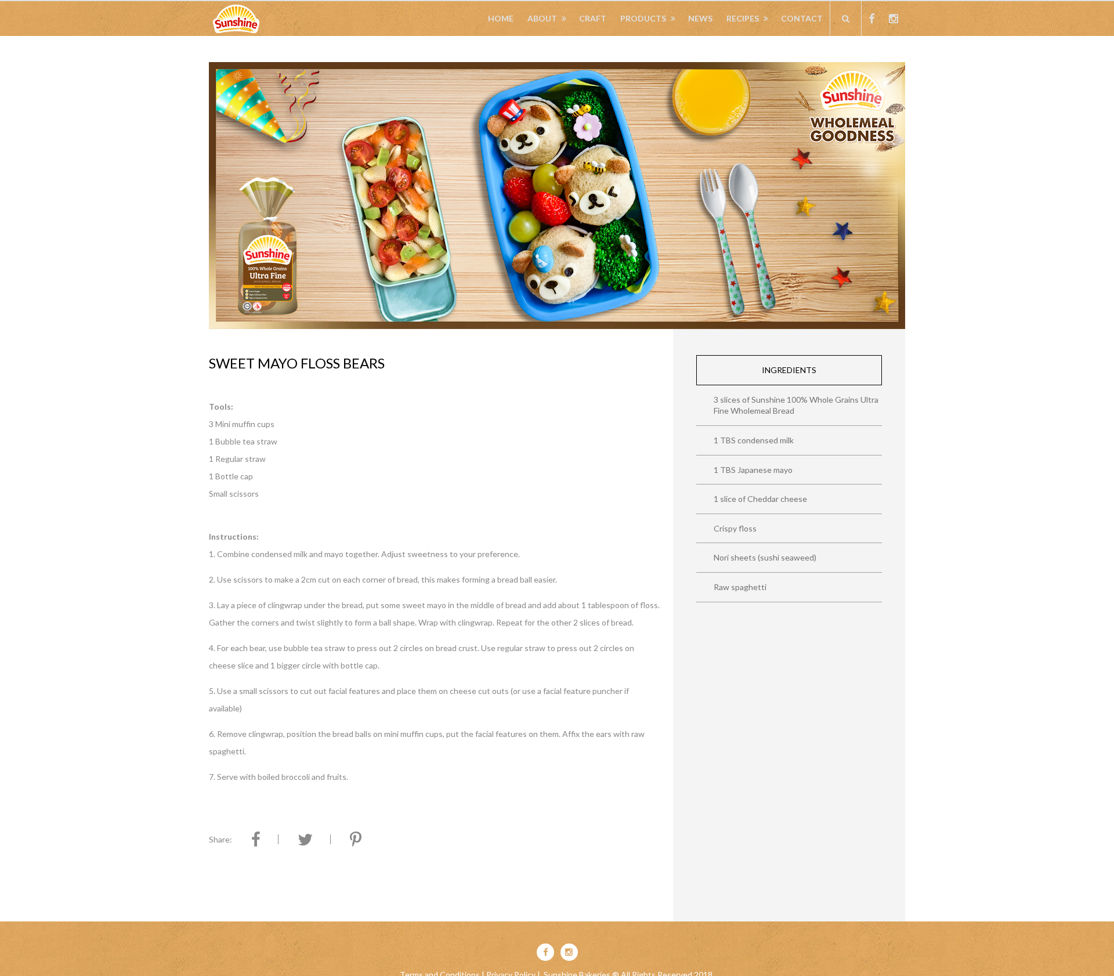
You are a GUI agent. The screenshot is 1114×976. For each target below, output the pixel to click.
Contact (802, 18)
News (700, 18)
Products (643, 18)
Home (500, 18)
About (542, 18)
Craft (592, 18)
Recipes (742, 18)
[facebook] (872, 18)
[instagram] (893, 18)
